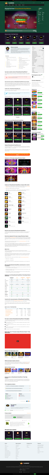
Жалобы (17, 458)
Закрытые (6, 447)
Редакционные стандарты (41, 451)
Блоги (16, 457)
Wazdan (25, 373)
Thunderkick (38, 120)
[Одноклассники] (28, 401)
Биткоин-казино (7, 456)
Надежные (6, 449)
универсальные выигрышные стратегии (18, 300)
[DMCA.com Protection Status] (24, 470)
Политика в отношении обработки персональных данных (40, 448)
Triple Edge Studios (7, 357)
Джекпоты (6, 448)
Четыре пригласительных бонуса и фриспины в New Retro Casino (40, 134)
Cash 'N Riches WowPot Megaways (9, 312)
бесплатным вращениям (13, 237)
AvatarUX (12, 373)
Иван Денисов (8, 51)
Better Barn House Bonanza (40, 94)
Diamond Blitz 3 (39, 105)
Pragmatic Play (38, 102)
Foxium (5, 374)
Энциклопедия (6, 457)
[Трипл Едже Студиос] (43, 48)
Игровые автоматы (7, 450)
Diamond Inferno (7, 315)
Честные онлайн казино (7, 451)
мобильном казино (27, 362)
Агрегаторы (17, 449)
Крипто (16, 447)
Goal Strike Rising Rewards (8, 311)
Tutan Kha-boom (39, 123)
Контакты (39, 450)
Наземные (17, 450)
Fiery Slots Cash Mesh (28, 277)
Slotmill (38, 98)
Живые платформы (18, 448)
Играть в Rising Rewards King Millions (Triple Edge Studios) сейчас (17, 154)
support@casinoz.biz (34, 0)
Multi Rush (38, 90)
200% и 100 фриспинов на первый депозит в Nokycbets (40, 137)
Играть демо (40, 92)
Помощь (39, 449)
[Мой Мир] (27, 401)
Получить (9, 128)
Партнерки (28, 447)
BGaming (38, 91)
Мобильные (17, 456)
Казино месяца (17, 451)
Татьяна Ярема (11, 410)
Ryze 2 (17, 277)
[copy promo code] (15, 41)
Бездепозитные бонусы (7, 455)
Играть (9, 105)
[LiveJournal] (26, 401)
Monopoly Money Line (23, 277)
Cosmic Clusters (39, 101)
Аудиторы (17, 455)
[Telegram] (29, 401)
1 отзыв (39, 9)
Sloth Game (38, 112)
